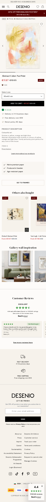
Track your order (30, 442)
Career (19, 446)
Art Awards (18, 463)
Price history (6, 149)
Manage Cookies (30, 461)
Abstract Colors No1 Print (25, 19)
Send (23, 419)
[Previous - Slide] (2, 46)
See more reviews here (23, 343)
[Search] (8, 6)
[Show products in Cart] (42, 6)
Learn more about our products (23, 154)
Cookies (27, 449)
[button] (36, 492)
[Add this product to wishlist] (41, 24)
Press (20, 438)
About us (18, 434)
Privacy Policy (20, 424)
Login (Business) (15, 467)
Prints (11, 19)
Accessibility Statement (13, 453)
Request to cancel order (33, 457)
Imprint (19, 442)
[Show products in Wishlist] (37, 6)
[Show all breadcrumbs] (4, 19)
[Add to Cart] (27, 230)
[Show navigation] (3, 6)
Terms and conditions (32, 446)
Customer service (31, 438)
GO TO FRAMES (23, 183)
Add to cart (23, 103)
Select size (6, 92)
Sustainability (17, 449)
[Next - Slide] (43, 46)
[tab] (7, 71)
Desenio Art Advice (31, 434)
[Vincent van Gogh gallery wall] (17, 266)
